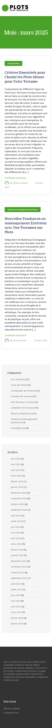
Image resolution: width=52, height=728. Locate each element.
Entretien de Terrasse (21, 396)
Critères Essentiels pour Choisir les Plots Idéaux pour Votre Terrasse (25, 77)
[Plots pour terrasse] (16, 8)
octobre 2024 (17, 504)
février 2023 (17, 617)
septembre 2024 (19, 509)
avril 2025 (16, 470)
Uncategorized (18, 427)
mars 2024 (16, 543)
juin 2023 (15, 595)
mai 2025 (15, 464)
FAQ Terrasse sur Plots (22, 402)
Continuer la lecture (16, 177)
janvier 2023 (17, 623)
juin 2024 (15, 526)
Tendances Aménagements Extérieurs (23, 209)
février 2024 (17, 549)
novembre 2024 (19, 498)
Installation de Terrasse (22, 407)
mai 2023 (15, 600)
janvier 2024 (17, 555)
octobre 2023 (17, 572)
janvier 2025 (17, 487)
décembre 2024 (19, 492)
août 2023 (16, 583)
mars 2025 (16, 475)
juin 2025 (15, 458)
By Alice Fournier (18, 340)
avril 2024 (16, 538)
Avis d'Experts (18, 379)
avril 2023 (16, 606)
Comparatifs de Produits (23, 390)
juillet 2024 (16, 521)
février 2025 (17, 481)
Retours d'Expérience (21, 413)
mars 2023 (16, 612)
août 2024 (16, 515)
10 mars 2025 (40, 340)
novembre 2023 (19, 566)
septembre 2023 (19, 578)
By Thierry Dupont (19, 183)
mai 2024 (15, 532)
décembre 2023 (19, 561)
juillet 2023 (16, 589)
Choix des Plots (13, 63)
